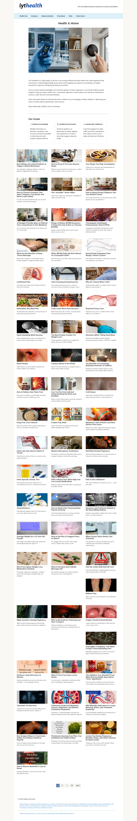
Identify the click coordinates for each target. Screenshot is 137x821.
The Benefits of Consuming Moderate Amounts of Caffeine (99, 364)
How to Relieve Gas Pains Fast (30, 392)
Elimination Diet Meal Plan (28, 308)
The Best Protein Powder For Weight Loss (63, 336)
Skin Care (98, 806)
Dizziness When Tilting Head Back (100, 335)
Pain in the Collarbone (95, 479)
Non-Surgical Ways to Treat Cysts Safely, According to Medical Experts (31, 738)
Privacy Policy (46, 813)
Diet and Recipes (66, 804)
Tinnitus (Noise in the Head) (63, 364)
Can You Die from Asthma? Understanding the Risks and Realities (63, 394)
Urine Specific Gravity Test (28, 479)
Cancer (58, 804)
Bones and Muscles (31, 804)
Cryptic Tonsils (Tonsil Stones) (99, 620)
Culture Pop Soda (58, 422)
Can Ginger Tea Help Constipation (100, 164)
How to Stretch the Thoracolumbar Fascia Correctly (66, 509)
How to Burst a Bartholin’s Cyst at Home (31, 767)
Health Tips (23, 16)
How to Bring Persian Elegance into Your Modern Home (101, 193)
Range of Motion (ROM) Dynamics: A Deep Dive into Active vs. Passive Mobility (66, 225)
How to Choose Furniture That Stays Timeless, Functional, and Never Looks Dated (30, 194)
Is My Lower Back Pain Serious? (65, 308)
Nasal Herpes (22, 364)
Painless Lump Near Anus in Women (29, 676)
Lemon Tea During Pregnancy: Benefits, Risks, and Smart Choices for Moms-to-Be (101, 738)
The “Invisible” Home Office (63, 192)
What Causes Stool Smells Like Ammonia (99, 537)
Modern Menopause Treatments (64, 451)
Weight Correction (47, 807)
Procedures (61, 16)
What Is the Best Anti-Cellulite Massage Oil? (63, 568)
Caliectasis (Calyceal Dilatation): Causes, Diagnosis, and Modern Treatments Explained (65, 707)
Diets (70, 16)
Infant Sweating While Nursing (29, 335)
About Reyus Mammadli (58, 813)
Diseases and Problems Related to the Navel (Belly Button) (100, 509)
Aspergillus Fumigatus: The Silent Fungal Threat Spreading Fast (100, 647)
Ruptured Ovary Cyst (95, 308)
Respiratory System (88, 806)
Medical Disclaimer (25, 813)
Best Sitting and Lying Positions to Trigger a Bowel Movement (31, 165)
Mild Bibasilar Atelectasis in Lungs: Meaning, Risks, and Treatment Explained (101, 707)
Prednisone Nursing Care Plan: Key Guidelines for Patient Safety (66, 737)
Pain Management (74, 806)
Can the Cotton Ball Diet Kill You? (100, 567)
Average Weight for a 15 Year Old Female (31, 537)
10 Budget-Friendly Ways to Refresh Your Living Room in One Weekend (32, 224)
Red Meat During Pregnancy (98, 451)
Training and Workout (34, 807)
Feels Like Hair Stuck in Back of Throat (30, 452)
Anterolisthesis (23, 508)
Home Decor (80, 16)
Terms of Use (36, 813)
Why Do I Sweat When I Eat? (98, 282)
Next (77, 785)
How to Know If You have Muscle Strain (65, 165)
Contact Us (70, 813)
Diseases (34, 16)
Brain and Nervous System (46, 804)
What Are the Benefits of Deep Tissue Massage (29, 254)
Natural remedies (47, 16)
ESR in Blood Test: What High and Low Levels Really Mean (65, 480)
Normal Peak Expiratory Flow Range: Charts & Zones (98, 254)
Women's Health (40, 806)
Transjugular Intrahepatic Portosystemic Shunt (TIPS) (97, 224)
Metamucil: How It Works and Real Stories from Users (100, 423)
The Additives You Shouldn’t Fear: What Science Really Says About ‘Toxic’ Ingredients (100, 677)
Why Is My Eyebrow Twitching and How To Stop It (66, 621)
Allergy (22, 804)
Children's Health (51, 806)
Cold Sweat (90, 392)
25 (72, 785)
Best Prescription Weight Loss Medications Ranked (30, 568)
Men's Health (30, 806)
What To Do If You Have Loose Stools (64, 676)
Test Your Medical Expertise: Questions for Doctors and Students (98, 6)
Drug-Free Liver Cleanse (27, 422)
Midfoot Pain (91, 593)
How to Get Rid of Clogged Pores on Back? (65, 537)
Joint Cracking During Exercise (64, 282)
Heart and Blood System (95, 804)
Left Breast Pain (23, 282)
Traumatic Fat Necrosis (27, 705)
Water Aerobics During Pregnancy (31, 620)
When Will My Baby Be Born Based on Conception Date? (66, 254)
